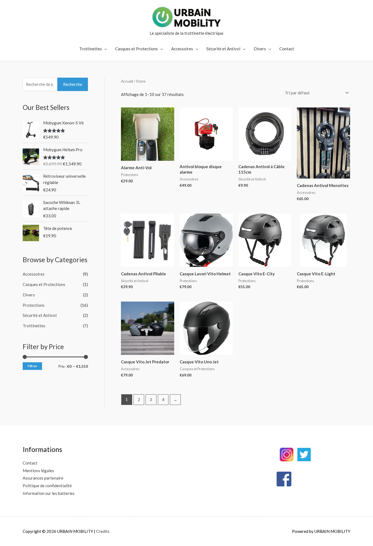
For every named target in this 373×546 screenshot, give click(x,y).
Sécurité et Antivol (223, 48)
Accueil (127, 81)
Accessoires (182, 48)
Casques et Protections (136, 48)
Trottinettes (90, 48)
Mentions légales (38, 470)
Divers (260, 48)
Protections (34, 305)
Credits (102, 531)
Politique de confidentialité (47, 485)
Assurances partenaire (43, 477)
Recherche (72, 84)
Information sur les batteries (49, 493)
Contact (286, 48)
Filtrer (32, 366)
